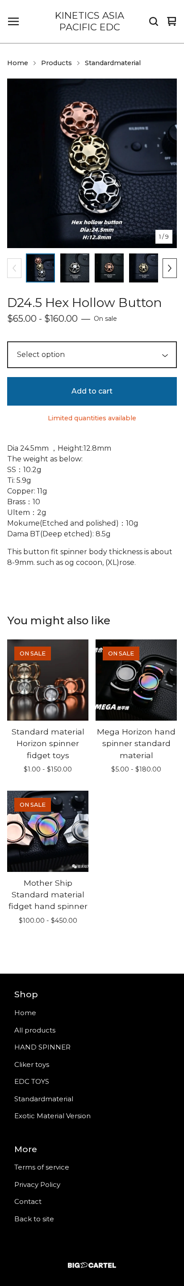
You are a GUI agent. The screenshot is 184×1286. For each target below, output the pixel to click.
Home (17, 63)
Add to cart (92, 391)
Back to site (34, 1219)
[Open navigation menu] (13, 21)
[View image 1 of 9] (40, 267)
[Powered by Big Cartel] (92, 1265)
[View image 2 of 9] (74, 267)
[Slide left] (14, 268)
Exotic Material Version (52, 1116)
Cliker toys (31, 1064)
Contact (28, 1201)
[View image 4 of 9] (143, 267)
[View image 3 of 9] (109, 267)
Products (56, 63)
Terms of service (41, 1167)
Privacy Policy (37, 1184)
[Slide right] (170, 268)
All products (34, 1030)
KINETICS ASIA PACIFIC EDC (89, 21)
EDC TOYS (31, 1081)
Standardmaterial (113, 63)
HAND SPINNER (42, 1047)
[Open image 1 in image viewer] (92, 163)
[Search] (154, 21)
